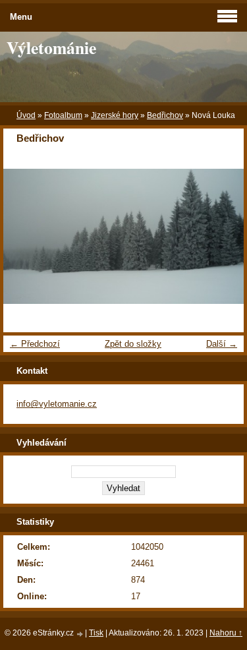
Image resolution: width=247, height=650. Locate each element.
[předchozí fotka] (25, 237)
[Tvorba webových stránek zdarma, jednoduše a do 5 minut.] (80, 634)
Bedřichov (165, 115)
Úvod (26, 115)
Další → (221, 344)
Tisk (96, 633)
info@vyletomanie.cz (56, 404)
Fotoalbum (63, 115)
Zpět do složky (133, 344)
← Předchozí (35, 344)
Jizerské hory (114, 115)
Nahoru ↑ (225, 633)
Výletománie (51, 47)
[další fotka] (222, 237)
